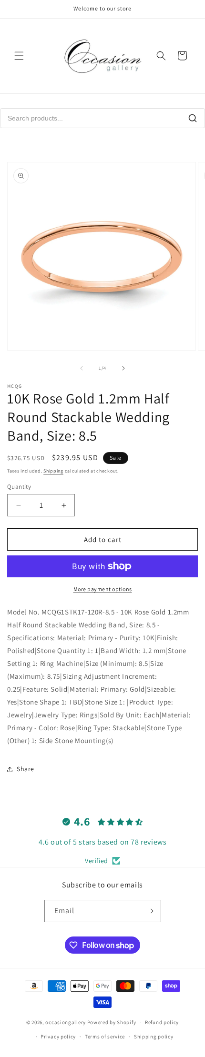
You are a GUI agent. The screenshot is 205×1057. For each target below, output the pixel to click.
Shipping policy (154, 1036)
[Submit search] (193, 118)
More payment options (102, 589)
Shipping (53, 471)
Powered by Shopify (111, 1021)
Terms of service (105, 1036)
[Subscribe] (150, 911)
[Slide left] (81, 368)
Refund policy (162, 1022)
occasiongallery (65, 1021)
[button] (19, 55)
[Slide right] (123, 368)
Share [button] (25, 769)
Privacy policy (58, 1036)
